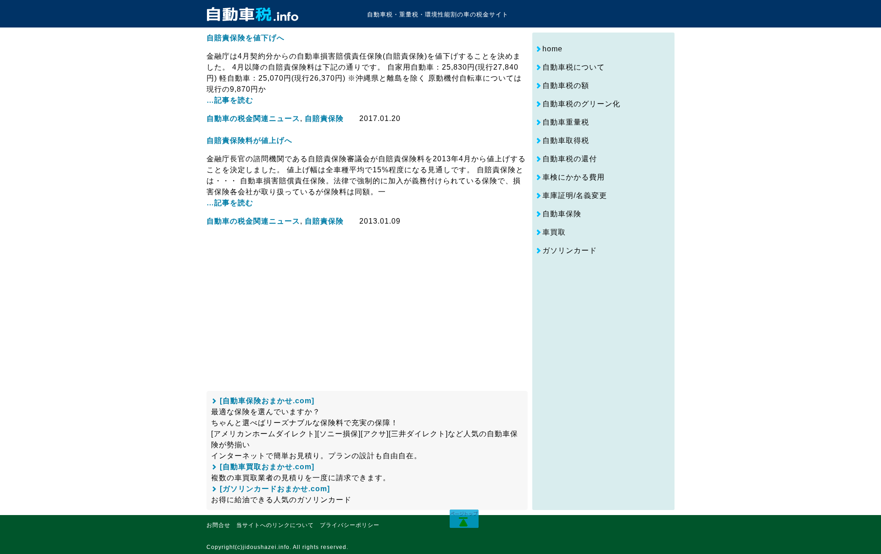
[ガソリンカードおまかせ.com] (275, 489)
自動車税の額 (565, 85)
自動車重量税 (565, 122)
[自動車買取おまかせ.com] (267, 467)
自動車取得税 (565, 140)
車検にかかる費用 (573, 177)
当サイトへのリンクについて (275, 525)
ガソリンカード (569, 250)
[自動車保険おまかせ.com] (267, 401)
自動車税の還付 (569, 159)
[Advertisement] (362, 304)
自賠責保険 (324, 118)
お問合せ (218, 525)
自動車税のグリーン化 (581, 104)
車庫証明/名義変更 (574, 195)
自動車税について (573, 67)
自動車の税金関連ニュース (253, 118)
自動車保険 (561, 214)
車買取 (554, 232)
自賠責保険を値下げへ (245, 38)
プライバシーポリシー (349, 525)
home (552, 49)
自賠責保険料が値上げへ (249, 140)
